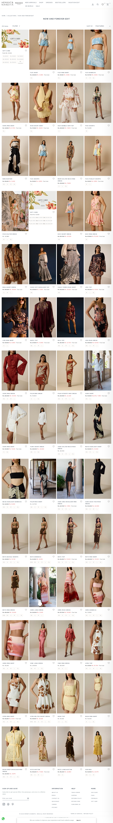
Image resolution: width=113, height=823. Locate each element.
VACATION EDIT (74, 2)
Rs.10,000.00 (40, 217)
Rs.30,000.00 (40, 220)
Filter (15, 26)
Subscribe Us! (75, 804)
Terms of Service (76, 813)
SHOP (41, 2)
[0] (102, 4)
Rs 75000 (13, 62)
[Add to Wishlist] (25, 52)
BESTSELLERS (60, 2)
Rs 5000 (5, 56)
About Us (55, 792)
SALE (38, 6)
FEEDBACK (94, 798)
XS (4, 184)
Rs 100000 (20, 62)
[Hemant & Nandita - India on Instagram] (3, 804)
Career (54, 804)
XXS (31, 562)
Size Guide (94, 792)
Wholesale (55, 801)
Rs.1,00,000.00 (48, 223)
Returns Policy (76, 798)
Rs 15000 (20, 56)
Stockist (54, 807)
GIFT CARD (94, 801)
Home (3, 15)
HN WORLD (29, 6)
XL (4, 131)
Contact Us (55, 798)
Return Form (75, 801)
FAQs (92, 795)
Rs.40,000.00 (48, 220)
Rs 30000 (13, 59)
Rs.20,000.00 (33, 220)
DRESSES (49, 2)
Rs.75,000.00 (40, 223)
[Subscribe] (28, 798)
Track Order (75, 792)
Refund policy (88, 813)
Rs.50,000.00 (33, 223)
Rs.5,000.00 (33, 217)
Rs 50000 (6, 62)
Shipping (74, 795)
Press (54, 795)
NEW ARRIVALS (31, 2)
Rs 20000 (6, 59)
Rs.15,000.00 (48, 217)
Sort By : (90, 26)
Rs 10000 (13, 56)
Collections (11, 15)
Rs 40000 (20, 59)
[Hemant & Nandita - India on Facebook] (8, 804)
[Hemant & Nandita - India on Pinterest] (12, 804)
